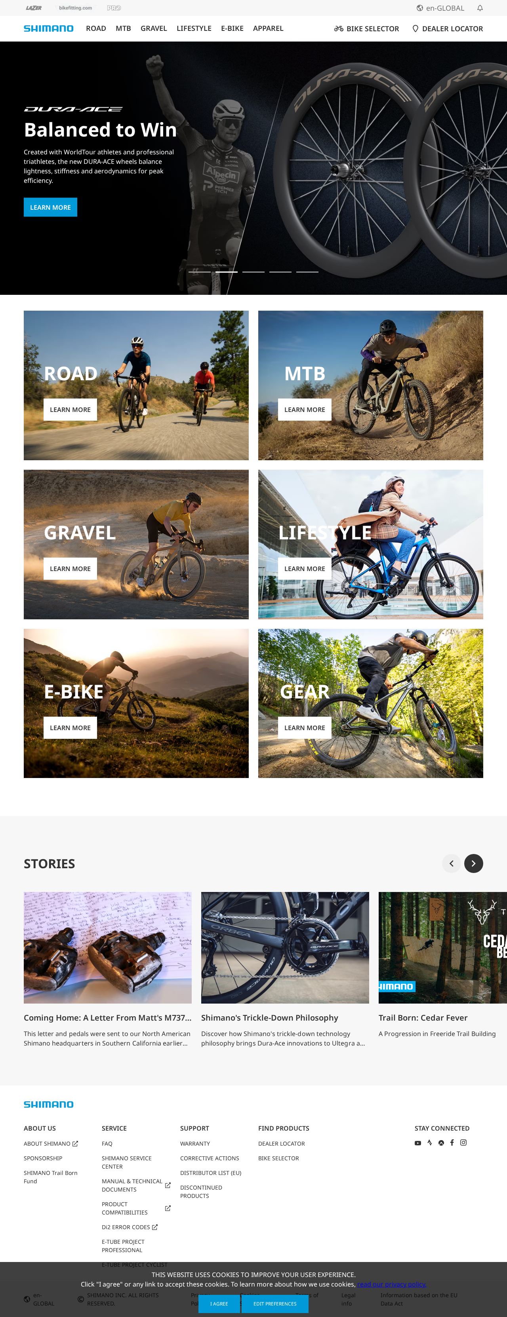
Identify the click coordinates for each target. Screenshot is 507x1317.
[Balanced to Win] (226, 272)
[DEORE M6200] (280, 272)
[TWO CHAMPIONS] (200, 272)
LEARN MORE (50, 207)
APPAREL (268, 28)
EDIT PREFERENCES (275, 1303)
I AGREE (219, 1303)
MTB (123, 28)
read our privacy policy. (392, 1284)
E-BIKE (232, 28)
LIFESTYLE (194, 28)
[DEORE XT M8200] (253, 272)
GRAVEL (154, 28)
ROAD (96, 28)
